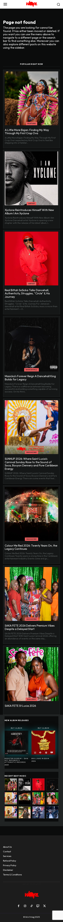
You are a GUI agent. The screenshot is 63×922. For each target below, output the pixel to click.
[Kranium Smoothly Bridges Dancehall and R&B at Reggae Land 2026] (25, 812)
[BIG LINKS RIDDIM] (43, 743)
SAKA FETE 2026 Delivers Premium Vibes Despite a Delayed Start (30, 627)
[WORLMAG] (31, 4)
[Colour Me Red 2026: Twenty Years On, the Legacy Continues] (31, 514)
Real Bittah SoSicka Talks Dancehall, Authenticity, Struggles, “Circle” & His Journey (27, 293)
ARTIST (31, 203)
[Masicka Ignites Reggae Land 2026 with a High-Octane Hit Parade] (52, 812)
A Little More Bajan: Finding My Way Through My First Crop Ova (27, 131)
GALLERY (31, 699)
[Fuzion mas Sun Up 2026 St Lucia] (11, 812)
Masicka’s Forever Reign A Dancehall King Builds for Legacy (30, 377)
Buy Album (16, 728)
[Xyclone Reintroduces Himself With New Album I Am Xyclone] (31, 178)
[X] (44, 906)
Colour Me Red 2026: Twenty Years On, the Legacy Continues (31, 547)
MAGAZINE (31, 452)
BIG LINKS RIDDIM (40, 759)
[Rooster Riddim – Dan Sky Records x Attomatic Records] (16, 743)
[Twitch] (37, 906)
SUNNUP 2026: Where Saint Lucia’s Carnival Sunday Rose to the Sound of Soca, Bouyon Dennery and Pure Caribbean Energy (31, 464)
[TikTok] (31, 906)
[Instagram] (24, 906)
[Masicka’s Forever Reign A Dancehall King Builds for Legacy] (31, 344)
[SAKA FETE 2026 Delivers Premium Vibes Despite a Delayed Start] (31, 594)
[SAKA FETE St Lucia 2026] (31, 674)
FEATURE (31, 123)
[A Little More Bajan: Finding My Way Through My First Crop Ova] (31, 98)
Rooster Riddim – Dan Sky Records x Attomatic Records (16, 760)
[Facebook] (18, 906)
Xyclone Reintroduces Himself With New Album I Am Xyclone (29, 211)
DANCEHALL (31, 370)
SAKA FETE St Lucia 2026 (20, 706)
